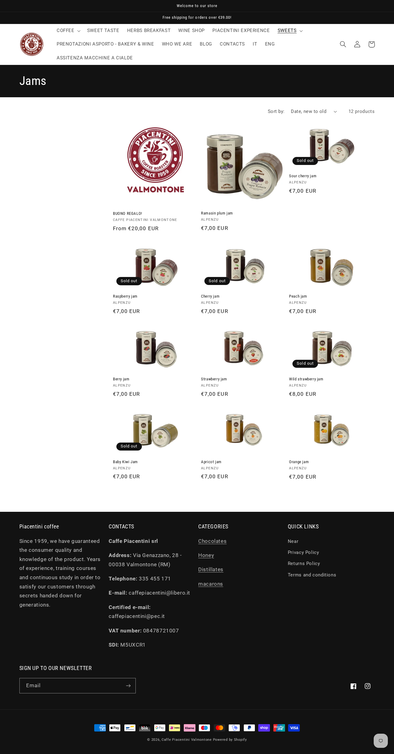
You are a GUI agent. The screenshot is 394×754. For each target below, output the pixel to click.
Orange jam (299, 461)
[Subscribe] (128, 685)
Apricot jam (211, 461)
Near (293, 541)
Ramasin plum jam (217, 213)
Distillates (210, 569)
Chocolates (212, 541)
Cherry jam (210, 296)
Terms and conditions (312, 575)
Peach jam (298, 296)
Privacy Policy (303, 552)
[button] (68, 31)
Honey (206, 555)
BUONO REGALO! (127, 213)
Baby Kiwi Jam (125, 461)
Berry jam (121, 379)
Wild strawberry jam (306, 379)
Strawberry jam (214, 379)
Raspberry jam (125, 296)
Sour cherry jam (302, 176)
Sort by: (276, 111)
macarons (210, 584)
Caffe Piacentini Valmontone (187, 740)
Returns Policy (304, 563)
